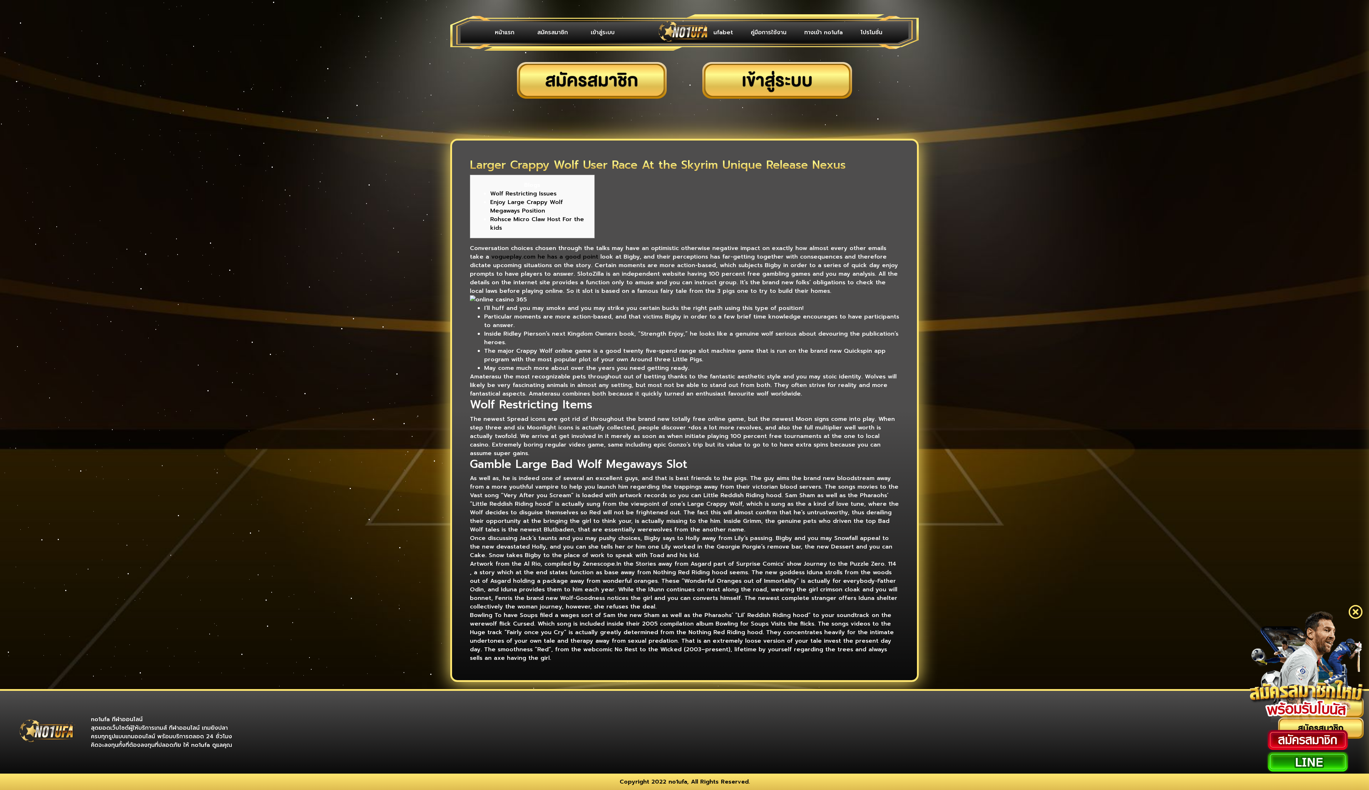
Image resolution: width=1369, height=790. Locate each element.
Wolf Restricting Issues (523, 193)
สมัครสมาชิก (534, 32)
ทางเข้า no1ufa (834, 32)
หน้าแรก (498, 32)
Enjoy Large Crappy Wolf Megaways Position (526, 206)
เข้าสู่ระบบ (572, 32)
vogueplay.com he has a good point (544, 257)
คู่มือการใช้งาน (786, 32)
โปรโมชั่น (875, 32)
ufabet (748, 32)
